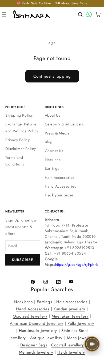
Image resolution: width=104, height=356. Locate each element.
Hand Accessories (60, 186)
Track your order (59, 195)
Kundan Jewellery (69, 309)
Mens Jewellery (80, 338)
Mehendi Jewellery (36, 352)
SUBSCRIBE (22, 259)
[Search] (80, 14)
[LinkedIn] (58, 282)
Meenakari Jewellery (70, 316)
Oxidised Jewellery (30, 316)
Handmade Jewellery (38, 331)
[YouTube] (71, 282)
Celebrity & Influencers (64, 124)
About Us (53, 115)
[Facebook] (33, 282)
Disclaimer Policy (20, 148)
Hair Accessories (60, 177)
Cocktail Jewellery (67, 345)
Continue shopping (52, 76)
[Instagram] (45, 282)
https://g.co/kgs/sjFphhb (77, 264)
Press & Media (57, 133)
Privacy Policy (17, 140)
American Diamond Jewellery (36, 323)
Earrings (52, 168)
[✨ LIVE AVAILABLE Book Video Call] (92, 344)
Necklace (53, 159)
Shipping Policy (19, 115)
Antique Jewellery (46, 338)
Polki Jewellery (80, 323)
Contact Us (54, 150)
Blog (49, 142)
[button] (4, 14)
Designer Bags (33, 345)
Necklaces (23, 302)
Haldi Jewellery (71, 352)
